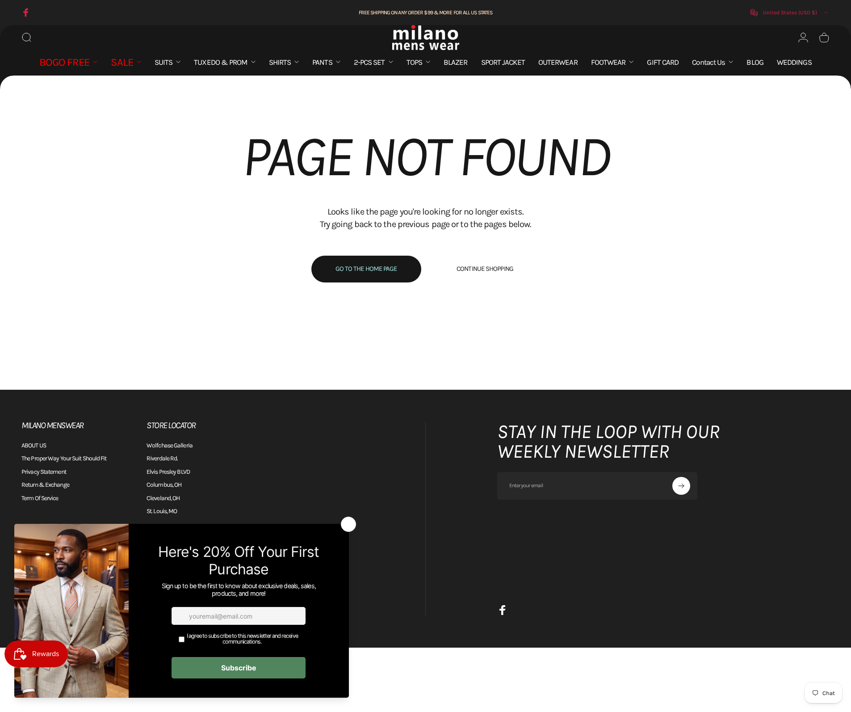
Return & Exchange (45, 485)
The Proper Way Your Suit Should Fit (64, 458)
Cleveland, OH (163, 498)
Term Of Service (40, 498)
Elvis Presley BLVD (168, 472)
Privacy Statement (43, 472)
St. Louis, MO (162, 511)
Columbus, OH (164, 485)
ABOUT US (33, 445)
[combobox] (790, 12)
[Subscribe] (681, 486)
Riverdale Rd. (162, 458)
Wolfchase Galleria (170, 445)
